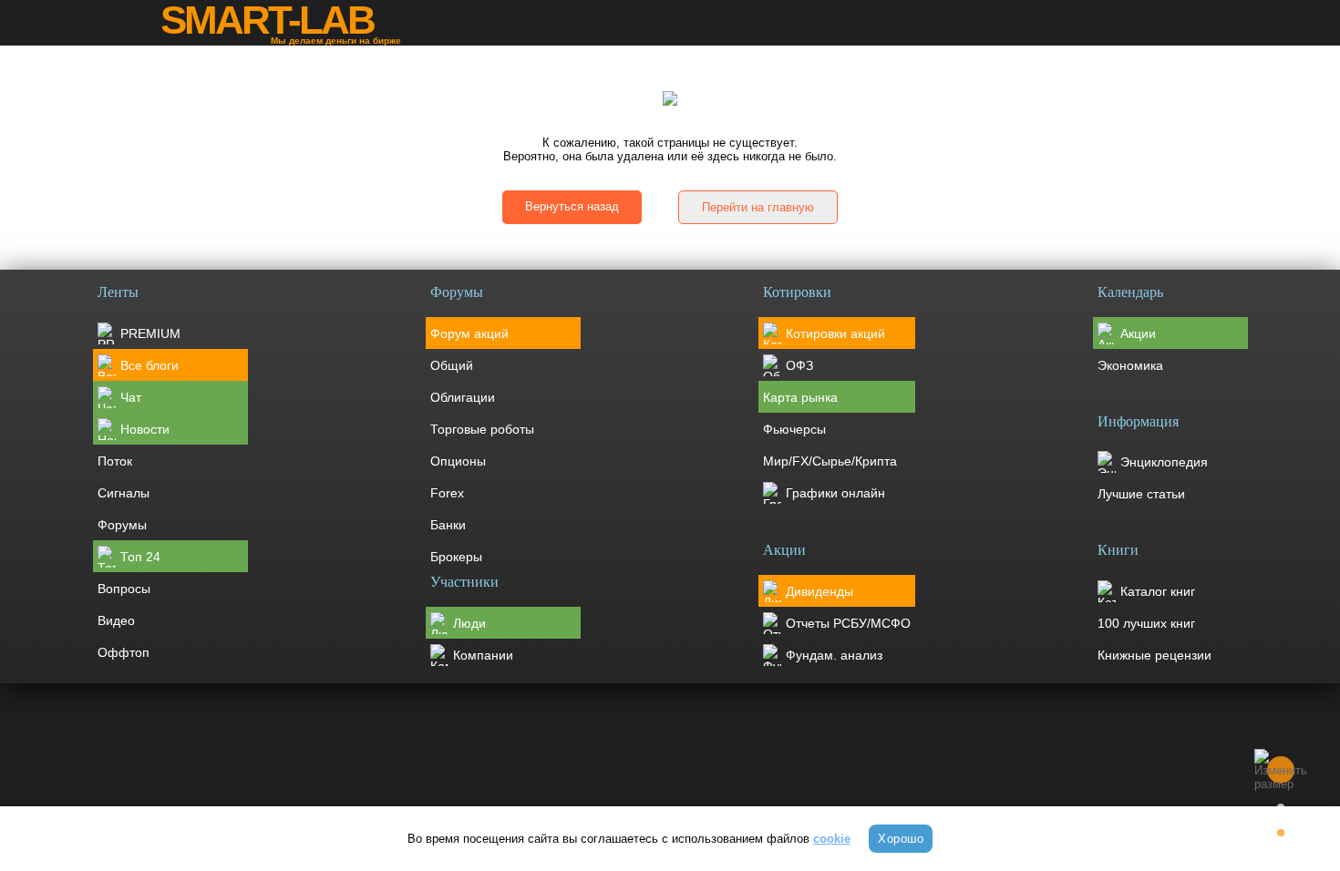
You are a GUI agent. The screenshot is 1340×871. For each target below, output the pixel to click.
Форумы (122, 524)
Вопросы (124, 588)
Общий (451, 365)
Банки (448, 524)
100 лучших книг (1146, 623)
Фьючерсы (794, 429)
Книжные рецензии (1154, 655)
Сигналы (123, 493)
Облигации (462, 397)
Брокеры (456, 556)
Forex (447, 493)
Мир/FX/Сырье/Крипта (830, 461)
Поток (115, 461)
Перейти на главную (758, 207)
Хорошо (900, 838)
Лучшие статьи (1141, 494)
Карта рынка (800, 397)
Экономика (1130, 365)
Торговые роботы (482, 429)
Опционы (458, 461)
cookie (831, 838)
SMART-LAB (267, 20)
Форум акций (469, 333)
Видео (116, 620)
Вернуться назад (572, 206)
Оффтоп (123, 652)
